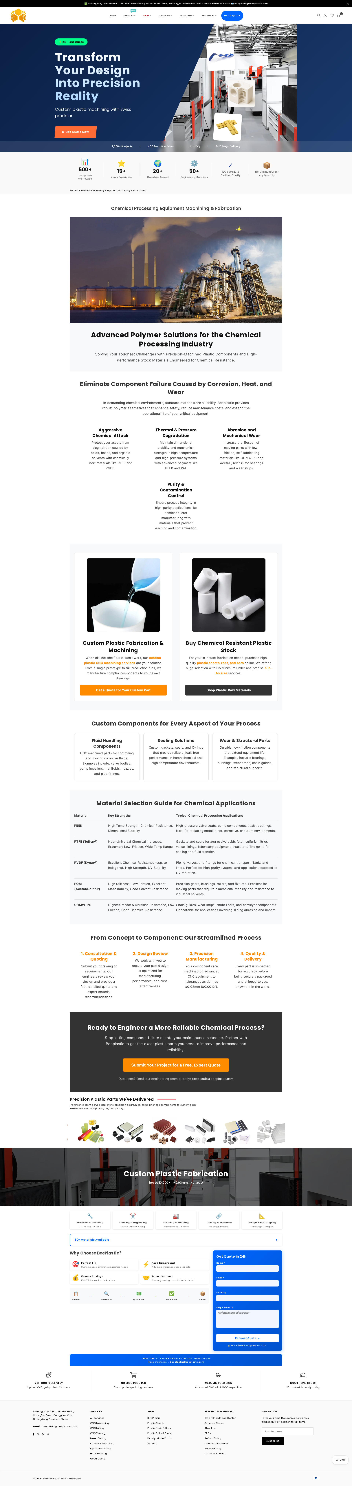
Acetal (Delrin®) (232, 463)
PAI (183, 468)
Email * (220, 1277)
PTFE (122, 463)
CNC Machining (99, 1423)
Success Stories (214, 1423)
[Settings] (325, 15)
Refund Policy (213, 1438)
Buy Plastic (153, 1418)
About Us (210, 1428)
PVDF (110, 468)
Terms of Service (215, 1453)
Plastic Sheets (156, 1423)
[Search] (319, 15)
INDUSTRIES (186, 15)
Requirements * (225, 1307)
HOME (113, 15)
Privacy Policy (213, 1448)
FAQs (208, 1433)
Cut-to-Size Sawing (102, 1443)
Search (151, 1443)
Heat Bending (98, 1453)
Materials (164, 15)
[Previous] (66, 1132)
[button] (338, 15)
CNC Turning (97, 1433)
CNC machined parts (96, 753)
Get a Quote (97, 1458)
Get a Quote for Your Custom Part (123, 690)
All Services (97, 1418)
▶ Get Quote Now (75, 132)
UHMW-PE (249, 458)
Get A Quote (232, 15)
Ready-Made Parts (159, 1438)
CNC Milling (97, 1428)
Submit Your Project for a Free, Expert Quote (176, 1065)
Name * (220, 1262)
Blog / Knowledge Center (220, 1418)
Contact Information (217, 1443)
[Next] (286, 1132)
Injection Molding (100, 1448)
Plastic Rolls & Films (159, 1433)
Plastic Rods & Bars (159, 1428)
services (129, 13)
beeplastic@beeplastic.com (213, 1079)
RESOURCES (208, 15)
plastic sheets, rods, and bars (220, 663)
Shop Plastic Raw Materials (229, 690)
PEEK (169, 468)
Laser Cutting (98, 1438)
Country (221, 1292)
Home (73, 190)
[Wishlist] (332, 15)
